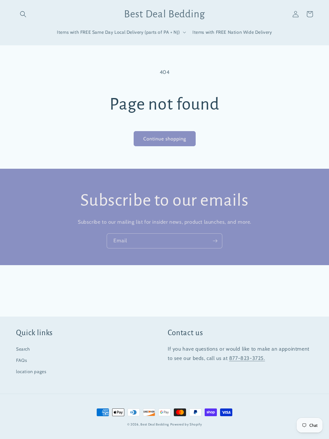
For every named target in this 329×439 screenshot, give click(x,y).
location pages (31, 371)
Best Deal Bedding (154, 424)
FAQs (21, 360)
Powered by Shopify (186, 424)
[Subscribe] (215, 240)
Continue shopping (164, 139)
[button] (23, 14)
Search (23, 349)
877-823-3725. (247, 358)
